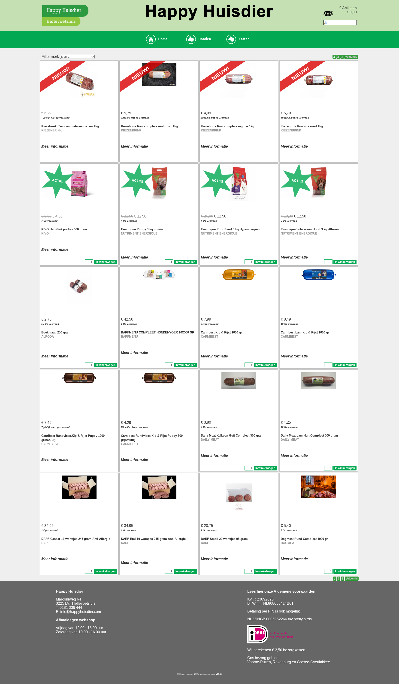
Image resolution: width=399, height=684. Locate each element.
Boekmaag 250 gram (55, 332)
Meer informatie (54, 146)
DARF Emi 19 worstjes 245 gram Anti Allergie (153, 539)
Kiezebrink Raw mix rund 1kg (302, 126)
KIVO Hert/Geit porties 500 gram (64, 229)
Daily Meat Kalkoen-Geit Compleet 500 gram (232, 435)
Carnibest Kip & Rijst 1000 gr (221, 332)
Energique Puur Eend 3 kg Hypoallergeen (230, 229)
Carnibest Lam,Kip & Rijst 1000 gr (305, 332)
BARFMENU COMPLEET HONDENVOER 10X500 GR (157, 332)
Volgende (351, 56)
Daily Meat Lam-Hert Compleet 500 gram (309, 435)
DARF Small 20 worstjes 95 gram (224, 539)
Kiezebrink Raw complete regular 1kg (227, 126)
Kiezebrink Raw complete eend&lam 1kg (70, 126)
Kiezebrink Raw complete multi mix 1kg (149, 126)
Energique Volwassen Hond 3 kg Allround (311, 229)
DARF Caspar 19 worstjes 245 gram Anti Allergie (75, 539)
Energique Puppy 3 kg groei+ (142, 229)
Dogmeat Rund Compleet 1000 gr (304, 539)
